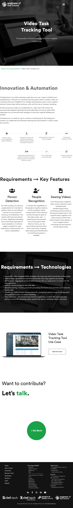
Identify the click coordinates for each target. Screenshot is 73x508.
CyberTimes (54, 465)
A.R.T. (6, 480)
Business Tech (9, 473)
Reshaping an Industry (57, 487)
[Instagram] (36, 492)
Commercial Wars (34, 487)
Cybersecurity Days (57, 472)
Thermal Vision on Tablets (36, 475)
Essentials (8, 470)
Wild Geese (32, 483)
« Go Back (36, 431)
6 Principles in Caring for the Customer (57, 477)
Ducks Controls (33, 468)
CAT (30, 476)
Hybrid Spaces (33, 484)
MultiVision (32, 481)
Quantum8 (8, 475)
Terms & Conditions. (50, 503)
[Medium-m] (41, 492)
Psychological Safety (57, 482)
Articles (52, 474)
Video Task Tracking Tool (36, 473)
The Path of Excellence (58, 479)
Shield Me (31, 480)
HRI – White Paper (56, 480)
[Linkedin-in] (28, 492)
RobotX (7, 483)
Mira (30, 472)
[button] (64, 4)
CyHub (30, 478)
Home (3, 69)
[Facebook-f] (32, 492)
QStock (31, 467)
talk (21, 393)
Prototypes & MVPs (13, 69)
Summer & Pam (33, 486)
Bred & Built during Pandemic (56, 484)
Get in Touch (9, 468)
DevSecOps (54, 470)
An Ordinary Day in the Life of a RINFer (58, 468)
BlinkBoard (32, 470)
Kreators (7, 478)
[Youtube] (45, 492)
